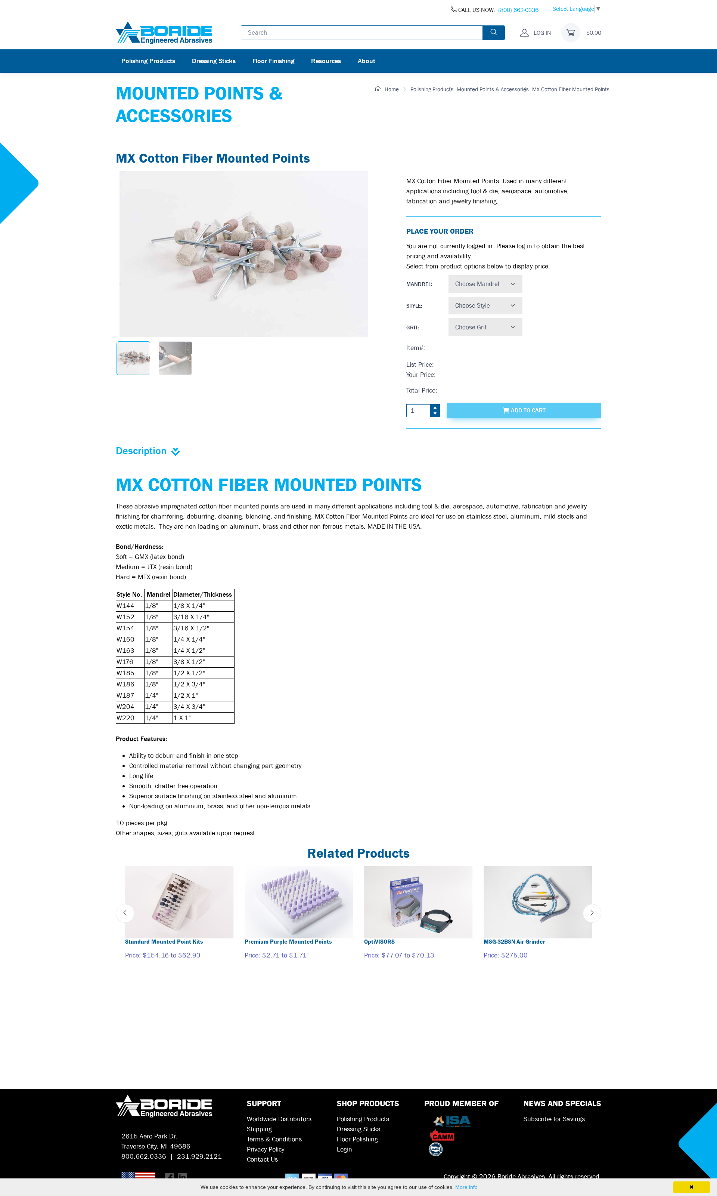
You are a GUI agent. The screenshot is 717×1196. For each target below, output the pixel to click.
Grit (412, 327)
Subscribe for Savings (554, 1119)
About (366, 61)
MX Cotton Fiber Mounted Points (570, 89)
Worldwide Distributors (279, 1119)
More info (466, 1187)
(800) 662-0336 (518, 10)
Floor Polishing (357, 1139)
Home (391, 89)
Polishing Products (148, 61)
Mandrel (418, 284)
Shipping (259, 1129)
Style (413, 306)
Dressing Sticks (214, 61)
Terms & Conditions (274, 1139)
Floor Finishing (273, 61)
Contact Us (262, 1159)
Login (344, 1149)
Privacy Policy (265, 1149)
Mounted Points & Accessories (493, 89)
